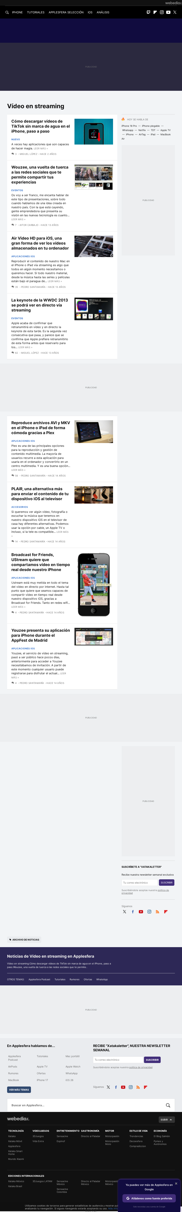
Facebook (133, 911)
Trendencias (136, 1136)
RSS (157, 911)
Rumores (74, 979)
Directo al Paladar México (90, 1182)
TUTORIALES (35, 12)
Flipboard (155, 12)
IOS (90, 12)
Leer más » (41, 148)
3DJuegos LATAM (42, 1181)
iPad (153, 134)
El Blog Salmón (162, 1136)
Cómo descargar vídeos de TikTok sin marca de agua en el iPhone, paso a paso (40, 126)
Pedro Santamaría (33, 287)
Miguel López (28, 154)
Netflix (142, 130)
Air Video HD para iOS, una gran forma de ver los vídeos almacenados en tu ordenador (40, 243)
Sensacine (62, 1136)
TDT (153, 130)
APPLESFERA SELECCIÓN (66, 12)
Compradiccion (138, 1146)
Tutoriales (60, 979)
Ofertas (88, 979)
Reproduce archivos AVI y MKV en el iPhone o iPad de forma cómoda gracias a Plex (40, 427)
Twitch (148, 12)
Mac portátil (72, 1056)
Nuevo (15, 139)
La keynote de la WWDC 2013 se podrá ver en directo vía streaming (39, 305)
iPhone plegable (151, 125)
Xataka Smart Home (15, 1152)
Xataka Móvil (15, 1141)
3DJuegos (38, 1136)
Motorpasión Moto (112, 1142)
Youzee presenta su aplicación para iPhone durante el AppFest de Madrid (40, 635)
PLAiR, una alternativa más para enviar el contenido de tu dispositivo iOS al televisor (40, 493)
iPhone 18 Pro (129, 125)
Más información (117, 1208)
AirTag (142, 134)
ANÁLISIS (103, 12)
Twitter (175, 12)
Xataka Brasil (15, 1186)
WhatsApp (102, 979)
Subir (164, 1119)
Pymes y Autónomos (160, 1142)
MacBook (13, 1080)
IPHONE (17, 12)
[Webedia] (173, 3)
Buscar (168, 1105)
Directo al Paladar (90, 1136)
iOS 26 (69, 1080)
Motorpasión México (112, 1182)
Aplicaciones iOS (23, 256)
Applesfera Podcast (39, 979)
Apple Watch (73, 1066)
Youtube (168, 12)
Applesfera (14, 1146)
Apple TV (165, 130)
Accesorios (19, 507)
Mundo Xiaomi (16, 1159)
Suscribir (166, 882)
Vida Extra (38, 1141)
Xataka (11, 1136)
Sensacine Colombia (62, 1190)
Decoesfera (136, 1141)
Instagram (162, 12)
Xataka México (16, 1181)
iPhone (130, 134)
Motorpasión (112, 1136)
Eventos (17, 190)
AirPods (12, 1066)
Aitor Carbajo (29, 225)
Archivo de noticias (25, 939)
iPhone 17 (42, 1080)
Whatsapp (127, 130)
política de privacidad (140, 1067)
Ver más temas (19, 1089)
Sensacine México (62, 1182)
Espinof (61, 1141)
